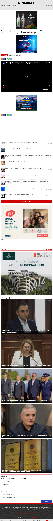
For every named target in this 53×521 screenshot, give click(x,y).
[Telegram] (11, 59)
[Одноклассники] (2, 59)
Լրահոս (3, 140)
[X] (5, 59)
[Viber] (7, 59)
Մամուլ (8, 5)
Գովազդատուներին (34, 513)
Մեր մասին (25, 513)
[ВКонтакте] (4, 59)
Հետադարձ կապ (18, 513)
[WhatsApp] (9, 59)
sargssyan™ (34, 517)
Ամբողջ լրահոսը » (26, 201)
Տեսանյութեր (14, 5)
